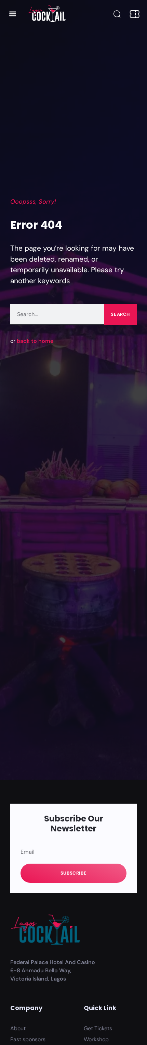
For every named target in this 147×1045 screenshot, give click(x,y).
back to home (35, 341)
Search (120, 314)
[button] (12, 13)
